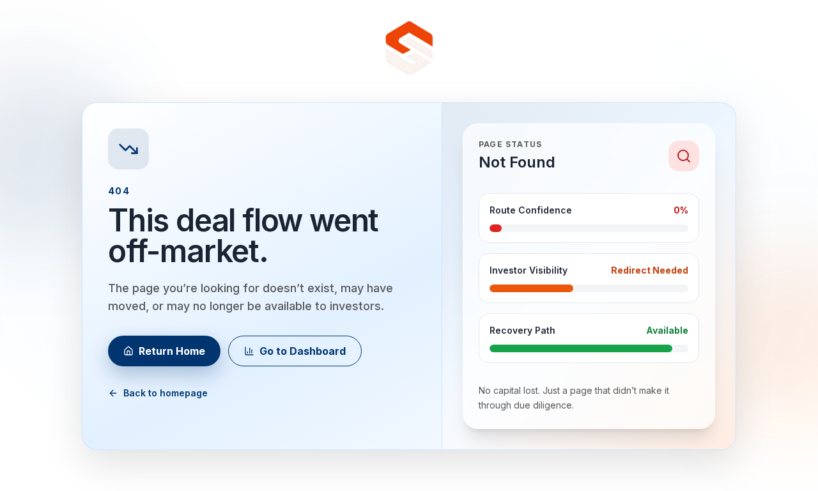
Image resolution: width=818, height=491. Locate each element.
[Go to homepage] (409, 48)
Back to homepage (165, 392)
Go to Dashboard (302, 351)
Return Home (172, 351)
